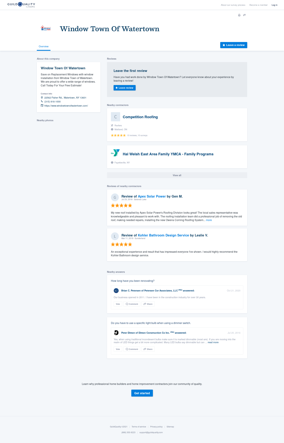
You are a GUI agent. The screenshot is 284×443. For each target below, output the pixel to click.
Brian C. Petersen (131, 290)
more (209, 220)
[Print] (239, 15)
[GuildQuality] (21, 5)
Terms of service (139, 426)
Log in (274, 4)
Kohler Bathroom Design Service (163, 235)
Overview (43, 46)
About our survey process (233, 4)
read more (213, 342)
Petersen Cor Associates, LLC (161, 290)
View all (177, 175)
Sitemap (170, 426)
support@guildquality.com (151, 432)
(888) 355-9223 (128, 432)
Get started (142, 393)
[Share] (244, 15)
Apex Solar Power (152, 196)
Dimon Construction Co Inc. (154, 332)
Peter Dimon (128, 332)
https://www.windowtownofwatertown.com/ (66, 105)
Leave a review (235, 45)
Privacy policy (156, 426)
